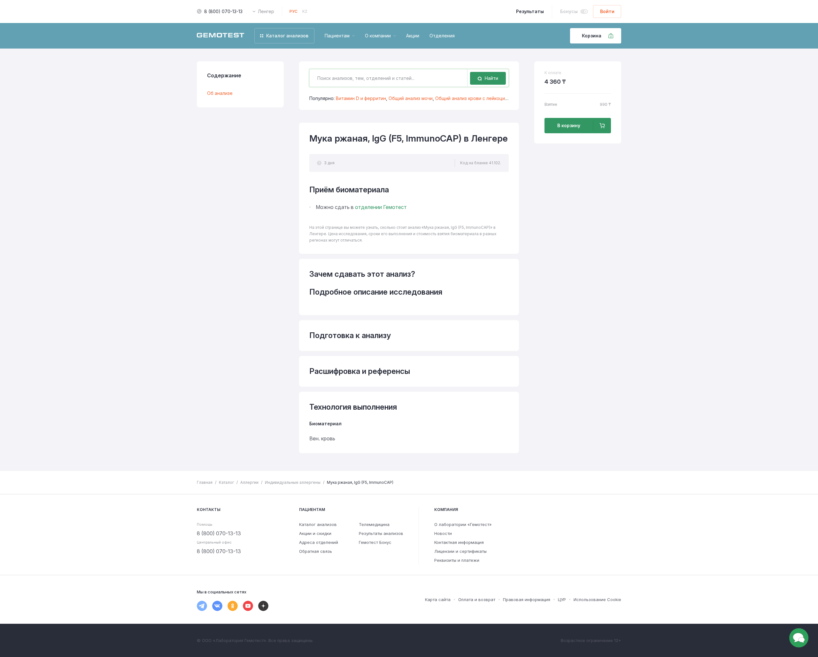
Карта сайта (438, 599)
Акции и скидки (315, 533)
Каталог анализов (318, 524)
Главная (204, 482)
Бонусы (569, 11)
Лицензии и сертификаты (460, 551)
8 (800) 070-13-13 (223, 11)
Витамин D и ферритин (361, 98)
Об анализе (220, 93)
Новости (443, 533)
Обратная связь (315, 551)
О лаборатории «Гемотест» (463, 524)
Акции (412, 35)
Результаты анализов (381, 533)
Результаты (530, 11)
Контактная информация (459, 542)
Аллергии (249, 482)
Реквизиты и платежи (456, 560)
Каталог (226, 482)
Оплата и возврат (476, 599)
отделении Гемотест (381, 207)
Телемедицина (374, 524)
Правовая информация (526, 599)
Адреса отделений (318, 542)
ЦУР (562, 599)
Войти (607, 11)
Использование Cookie (597, 599)
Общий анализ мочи (411, 98)
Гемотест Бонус (375, 542)
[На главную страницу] (220, 36)
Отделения (442, 35)
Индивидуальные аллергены (292, 482)
